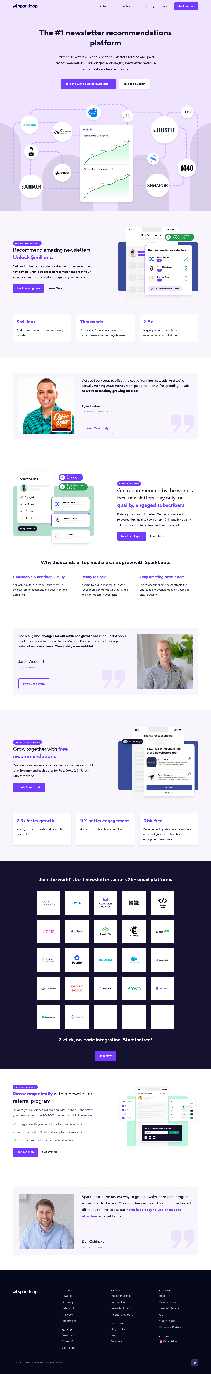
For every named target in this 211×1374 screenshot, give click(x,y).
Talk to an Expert (134, 84)
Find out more (26, 1152)
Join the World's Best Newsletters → (89, 84)
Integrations (69, 1321)
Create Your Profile (29, 787)
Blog (162, 1296)
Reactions (116, 1341)
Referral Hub (69, 1308)
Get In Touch (167, 1321)
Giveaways (68, 1302)
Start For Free (186, 6)
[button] (105, 6)
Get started (49, 1152)
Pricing (150, 6)
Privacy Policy (167, 1302)
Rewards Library (120, 1308)
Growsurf (67, 1341)
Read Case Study (97, 428)
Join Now (105, 1056)
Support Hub (118, 1302)
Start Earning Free (28, 288)
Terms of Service (169, 1308)
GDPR (163, 1315)
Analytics (67, 1315)
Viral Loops (68, 1348)
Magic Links (117, 1329)
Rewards (67, 1296)
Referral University (121, 1315)
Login (165, 6)
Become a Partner (170, 1327)
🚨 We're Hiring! (169, 1341)
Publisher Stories (129, 6)
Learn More (54, 288)
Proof (113, 1335)
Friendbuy (68, 1335)
